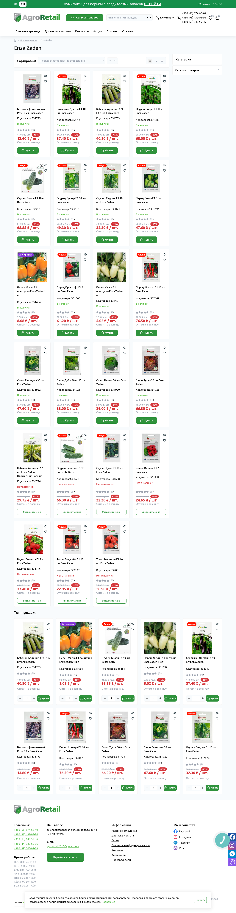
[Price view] (162, 61)
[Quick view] (45, 75)
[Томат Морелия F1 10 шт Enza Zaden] (111, 539)
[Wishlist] (45, 80)
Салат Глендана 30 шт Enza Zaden (30, 382)
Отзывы (128, 31)
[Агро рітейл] (65, 809)
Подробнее (108, 901)
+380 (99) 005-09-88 (26, 848)
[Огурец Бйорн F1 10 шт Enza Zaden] (151, 89)
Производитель (28, 40)
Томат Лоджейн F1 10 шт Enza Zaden (70, 561)
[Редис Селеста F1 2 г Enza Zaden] (32, 539)
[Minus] (20, 698)
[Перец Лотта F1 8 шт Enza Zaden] (151, 178)
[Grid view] (150, 61)
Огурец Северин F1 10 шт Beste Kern (70, 470)
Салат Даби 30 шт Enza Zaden (71, 382)
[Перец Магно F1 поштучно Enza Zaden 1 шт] (32, 267)
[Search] (149, 18)
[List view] (156, 61)
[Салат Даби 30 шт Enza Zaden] (72, 360)
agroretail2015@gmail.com (63, 846)
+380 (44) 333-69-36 (26, 843)
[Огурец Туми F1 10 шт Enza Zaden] (111, 448)
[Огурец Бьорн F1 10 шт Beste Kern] (32, 178)
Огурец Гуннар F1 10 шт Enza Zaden (71, 200)
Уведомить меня (32, 512)
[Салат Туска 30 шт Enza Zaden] (151, 360)
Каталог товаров (187, 70)
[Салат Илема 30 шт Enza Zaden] (111, 360)
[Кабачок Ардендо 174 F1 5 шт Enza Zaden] (111, 89)
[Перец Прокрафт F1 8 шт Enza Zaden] (72, 267)
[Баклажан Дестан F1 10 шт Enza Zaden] (72, 89)
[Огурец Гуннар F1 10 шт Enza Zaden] (72, 178)
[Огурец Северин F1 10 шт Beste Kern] (72, 448)
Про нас (112, 31)
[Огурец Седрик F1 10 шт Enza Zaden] (111, 178)
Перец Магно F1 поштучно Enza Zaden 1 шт (31, 291)
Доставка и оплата (58, 31)
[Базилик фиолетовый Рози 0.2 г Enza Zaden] (32, 89)
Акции (97, 31)
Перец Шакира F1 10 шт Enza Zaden (150, 289)
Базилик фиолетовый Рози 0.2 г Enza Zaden (31, 110)
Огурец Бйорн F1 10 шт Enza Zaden (150, 110)
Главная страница (27, 31)
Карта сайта (119, 854)
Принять (200, 900)
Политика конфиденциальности (131, 845)
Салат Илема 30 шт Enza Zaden (111, 382)
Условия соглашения (124, 830)
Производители (121, 859)
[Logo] (37, 17)
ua (16, 4)
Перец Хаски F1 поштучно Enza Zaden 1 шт (110, 291)
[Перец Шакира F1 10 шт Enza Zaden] (151, 267)
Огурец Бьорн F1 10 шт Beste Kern (31, 200)
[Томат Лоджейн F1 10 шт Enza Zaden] (72, 539)
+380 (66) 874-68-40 (194, 13)
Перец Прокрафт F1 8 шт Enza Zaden (70, 289)
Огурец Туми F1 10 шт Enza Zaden (110, 470)
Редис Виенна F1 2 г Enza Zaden (148, 470)
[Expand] (218, 69)
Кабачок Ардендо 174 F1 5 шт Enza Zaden (109, 110)
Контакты (82, 31)
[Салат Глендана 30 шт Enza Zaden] (32, 360)
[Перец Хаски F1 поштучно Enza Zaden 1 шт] (111, 267)
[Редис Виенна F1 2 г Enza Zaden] (151, 448)
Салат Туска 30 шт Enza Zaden (150, 382)
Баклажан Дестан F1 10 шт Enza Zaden (71, 110)
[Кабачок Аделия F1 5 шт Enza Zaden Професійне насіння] (32, 448)
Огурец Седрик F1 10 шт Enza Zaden (109, 200)
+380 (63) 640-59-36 (194, 21)
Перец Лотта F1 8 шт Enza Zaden (148, 200)
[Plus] (34, 698)
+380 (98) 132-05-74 (194, 17)
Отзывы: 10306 (210, 4)
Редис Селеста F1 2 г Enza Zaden (30, 561)
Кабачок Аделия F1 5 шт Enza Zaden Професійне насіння (30, 472)
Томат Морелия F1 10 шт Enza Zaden (109, 561)
